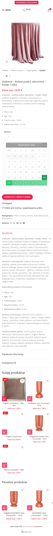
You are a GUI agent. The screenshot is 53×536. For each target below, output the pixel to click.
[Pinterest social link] (17, 223)
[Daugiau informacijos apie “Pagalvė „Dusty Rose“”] (4, 432)
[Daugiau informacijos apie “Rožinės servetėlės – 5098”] (4, 465)
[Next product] (9, 76)
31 (9, 183)
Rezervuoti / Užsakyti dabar (17, 197)
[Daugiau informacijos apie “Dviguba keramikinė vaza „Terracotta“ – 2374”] (29, 432)
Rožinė (42, 70)
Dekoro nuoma (17, 70)
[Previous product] (3, 76)
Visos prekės (7, 218)
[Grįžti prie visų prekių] (6, 76)
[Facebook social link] (10, 223)
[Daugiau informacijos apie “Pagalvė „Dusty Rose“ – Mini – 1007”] (4, 398)
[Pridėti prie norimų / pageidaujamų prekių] (22, 381)
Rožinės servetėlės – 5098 (14, 470)
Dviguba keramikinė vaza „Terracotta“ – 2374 (39, 437)
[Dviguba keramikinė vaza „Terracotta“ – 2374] (39, 423)
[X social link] (14, 223)
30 (44, 177)
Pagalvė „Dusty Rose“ (14, 436)
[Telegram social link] (24, 223)
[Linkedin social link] (20, 223)
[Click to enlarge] (7, 62)
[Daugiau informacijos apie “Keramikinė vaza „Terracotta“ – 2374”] (29, 398)
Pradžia (5, 70)
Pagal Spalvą (31, 70)
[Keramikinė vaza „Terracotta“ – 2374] (39, 389)
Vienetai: (7, 132)
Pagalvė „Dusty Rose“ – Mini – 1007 (14, 404)
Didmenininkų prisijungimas (26, 2)
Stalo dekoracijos (41, 215)
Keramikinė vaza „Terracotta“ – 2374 (39, 404)
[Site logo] (26, 9)
